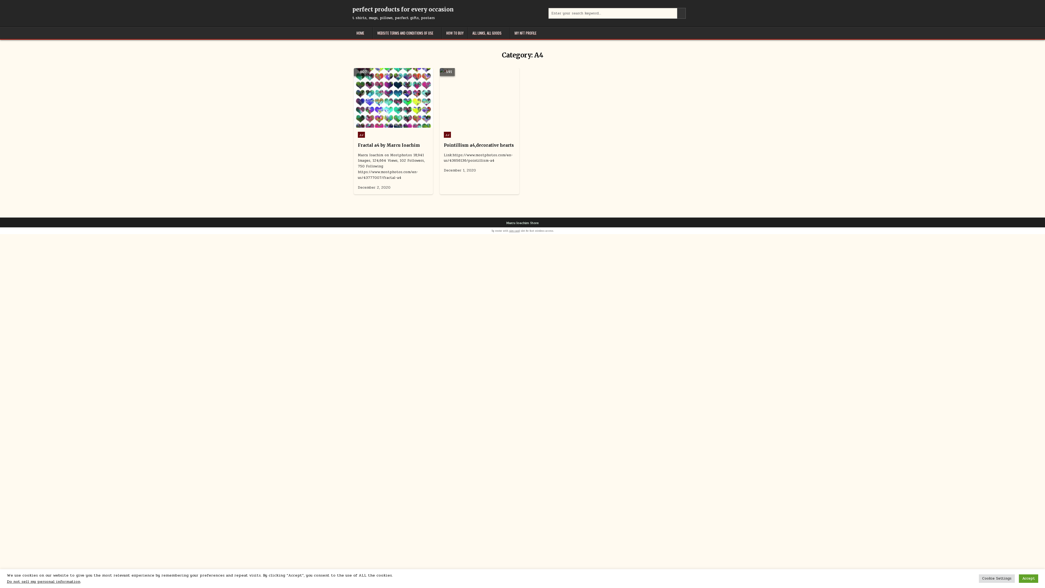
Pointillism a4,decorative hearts (479, 145)
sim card (514, 231)
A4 (361, 135)
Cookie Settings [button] (997, 578)
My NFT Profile (525, 33)
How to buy (455, 33)
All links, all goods (487, 33)
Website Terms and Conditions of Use (405, 33)
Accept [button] (1028, 578)
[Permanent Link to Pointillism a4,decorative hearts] (479, 98)
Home (360, 33)
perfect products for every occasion (403, 9)
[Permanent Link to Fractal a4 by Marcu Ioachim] (393, 98)
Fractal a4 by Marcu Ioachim (389, 145)
